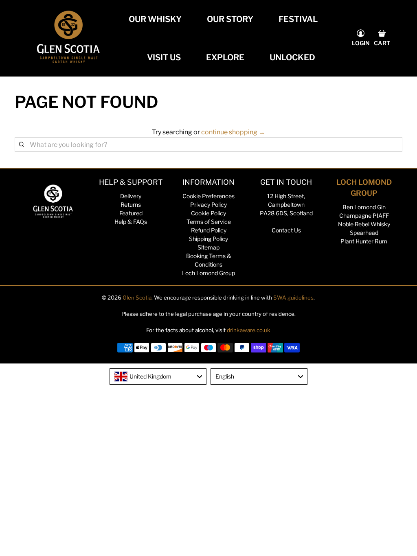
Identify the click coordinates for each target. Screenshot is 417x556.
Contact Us (286, 230)
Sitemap (208, 247)
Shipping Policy (208, 238)
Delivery (130, 196)
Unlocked (292, 57)
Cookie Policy (208, 213)
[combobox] (158, 376)
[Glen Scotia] (68, 38)
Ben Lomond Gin (364, 207)
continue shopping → (233, 132)
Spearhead (364, 232)
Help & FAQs (130, 221)
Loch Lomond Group (208, 272)
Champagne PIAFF (364, 215)
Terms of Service (209, 221)
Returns (131, 204)
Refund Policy (208, 230)
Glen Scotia (137, 297)
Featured (131, 213)
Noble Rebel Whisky (364, 224)
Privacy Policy (208, 204)
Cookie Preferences (208, 196)
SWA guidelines (293, 297)
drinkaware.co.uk (248, 330)
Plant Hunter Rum (363, 241)
